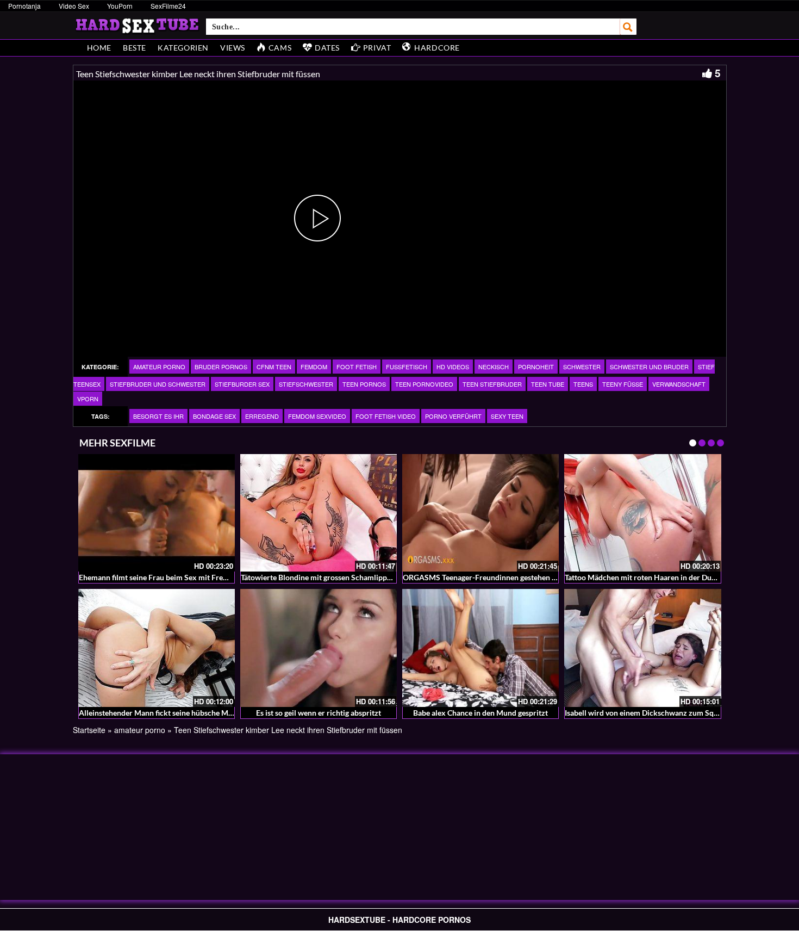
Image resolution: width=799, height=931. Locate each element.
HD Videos (452, 366)
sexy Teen (507, 416)
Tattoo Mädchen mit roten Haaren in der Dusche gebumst (661, 577)
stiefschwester (306, 384)
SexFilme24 (168, 5)
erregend (262, 416)
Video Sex (74, 5)
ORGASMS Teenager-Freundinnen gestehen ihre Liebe (494, 577)
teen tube (547, 384)
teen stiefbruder (492, 384)
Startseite (89, 729)
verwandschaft (679, 384)
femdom (314, 366)
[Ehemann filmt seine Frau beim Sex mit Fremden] (156, 513)
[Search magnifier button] (628, 26)
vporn (87, 398)
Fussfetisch (406, 366)
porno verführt (453, 416)
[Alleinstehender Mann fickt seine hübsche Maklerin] (156, 647)
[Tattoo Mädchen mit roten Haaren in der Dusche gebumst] (642, 513)
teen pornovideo (424, 384)
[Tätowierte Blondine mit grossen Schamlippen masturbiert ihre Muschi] (318, 513)
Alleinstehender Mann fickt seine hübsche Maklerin (165, 712)
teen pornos (364, 384)
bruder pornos (221, 366)
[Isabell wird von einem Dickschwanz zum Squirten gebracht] (642, 647)
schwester (582, 366)
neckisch (493, 366)
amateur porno (159, 366)
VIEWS (232, 47)
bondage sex (214, 416)
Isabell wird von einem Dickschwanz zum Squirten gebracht (665, 712)
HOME (99, 47)
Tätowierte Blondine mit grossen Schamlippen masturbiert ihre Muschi (360, 577)
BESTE (134, 47)
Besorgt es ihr (158, 416)
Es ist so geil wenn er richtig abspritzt (318, 712)
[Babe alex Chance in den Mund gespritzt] (480, 647)
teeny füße (622, 384)
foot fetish (356, 366)
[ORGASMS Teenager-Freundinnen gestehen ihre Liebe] (480, 513)
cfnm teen (274, 366)
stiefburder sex (242, 384)
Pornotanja (24, 5)
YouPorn (120, 5)
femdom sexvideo (317, 416)
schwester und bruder (649, 366)
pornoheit (536, 366)
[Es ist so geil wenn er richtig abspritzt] (318, 647)
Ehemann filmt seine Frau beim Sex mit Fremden (160, 577)
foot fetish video (385, 416)
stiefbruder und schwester (157, 384)
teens (583, 384)
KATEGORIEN (183, 47)
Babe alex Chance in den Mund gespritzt (480, 712)
